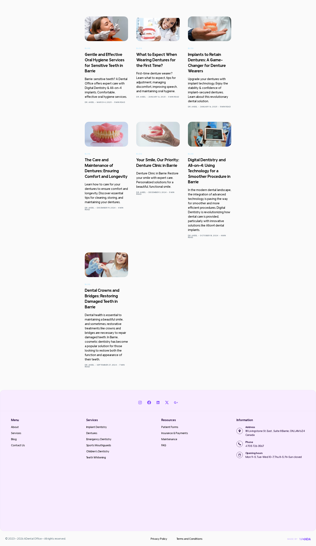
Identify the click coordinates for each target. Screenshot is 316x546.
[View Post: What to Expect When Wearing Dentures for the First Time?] (158, 28)
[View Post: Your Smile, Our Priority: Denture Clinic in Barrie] (158, 134)
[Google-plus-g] (176, 402)
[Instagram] (140, 402)
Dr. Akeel (89, 102)
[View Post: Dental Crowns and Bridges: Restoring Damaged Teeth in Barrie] (106, 264)
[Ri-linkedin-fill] (158, 402)
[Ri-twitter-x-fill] (167, 402)
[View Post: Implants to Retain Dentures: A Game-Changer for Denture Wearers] (209, 28)
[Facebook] (149, 402)
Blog (88, 48)
